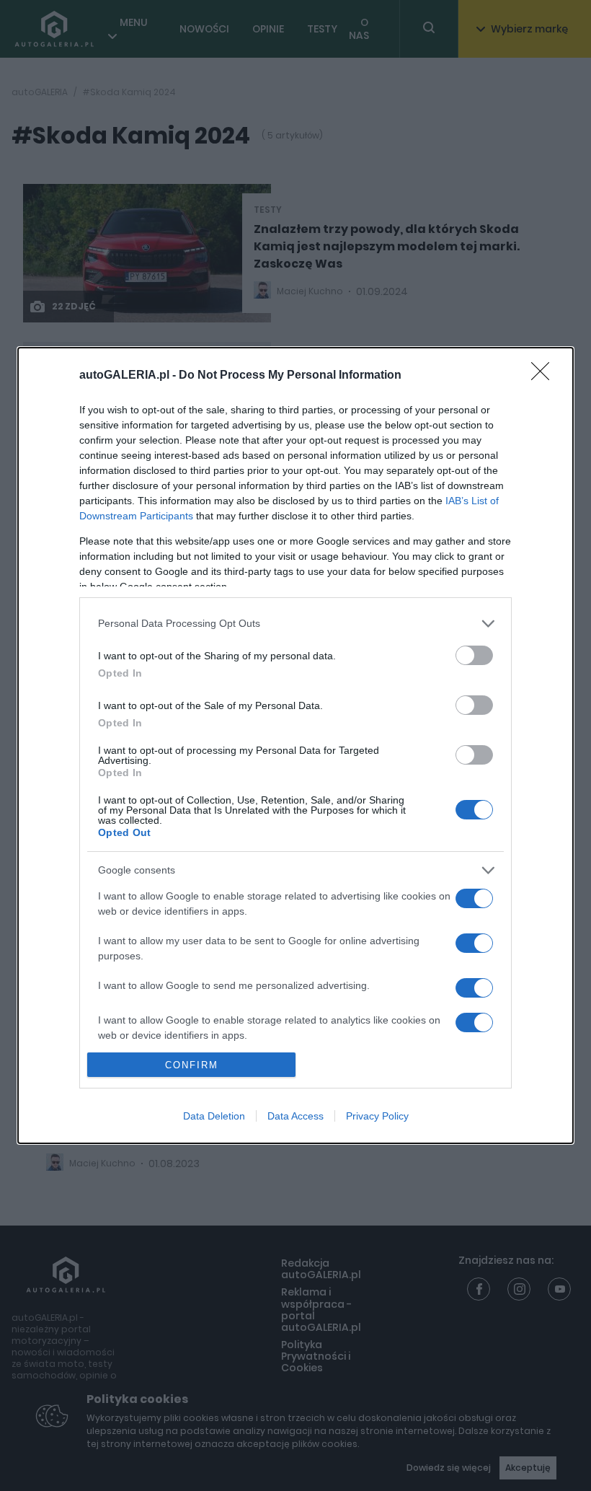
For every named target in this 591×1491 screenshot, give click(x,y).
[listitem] (295, 623)
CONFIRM (191, 1065)
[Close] (545, 376)
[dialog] (295, 745)
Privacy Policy (377, 1116)
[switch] (474, 655)
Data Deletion (214, 1116)
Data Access (295, 1116)
